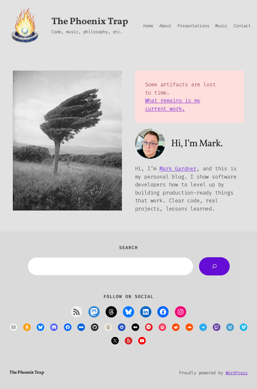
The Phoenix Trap (89, 21)
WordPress (237, 373)
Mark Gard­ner (178, 168)
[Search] (214, 266)
